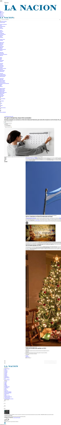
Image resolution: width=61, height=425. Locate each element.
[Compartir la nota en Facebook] (4, 161)
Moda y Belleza (2, 70)
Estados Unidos (2, 39)
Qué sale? (1, 73)
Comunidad (2, 46)
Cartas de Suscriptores (3, 54)
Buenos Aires (2, 42)
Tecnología (1, 65)
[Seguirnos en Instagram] (4, 406)
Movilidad (1, 35)
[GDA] (6, 420)
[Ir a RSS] (4, 408)
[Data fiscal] (5, 423)
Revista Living (2, 91)
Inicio (2, 11)
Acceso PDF (2, 78)
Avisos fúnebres (2, 80)
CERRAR (1, 0)
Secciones (2, 12)
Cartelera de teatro (3, 75)
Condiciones (15, 417)
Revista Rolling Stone (3, 92)
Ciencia (1, 48)
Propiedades (2, 33)
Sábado (1, 84)
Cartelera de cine (2, 74)
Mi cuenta (2, 16)
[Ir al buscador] (5, 4)
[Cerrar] (14, 17)
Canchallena (2, 60)
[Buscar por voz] (60, 19)
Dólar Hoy (1, 31)
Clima (1, 25)
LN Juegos (1, 63)
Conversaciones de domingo (4, 83)
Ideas (1, 85)
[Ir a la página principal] (30, 10)
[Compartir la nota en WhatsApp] (5, 159)
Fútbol (1, 57)
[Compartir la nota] (4, 159)
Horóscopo (2, 66)
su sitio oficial (37, 220)
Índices (1, 36)
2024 (12, 116)
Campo (1, 32)
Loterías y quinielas (3, 68)
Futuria (1, 30)
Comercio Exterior (3, 34)
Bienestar (1, 47)
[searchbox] (30, 19)
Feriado (27, 355)
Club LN (2, 15)
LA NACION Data (2, 26)
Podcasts (1, 69)
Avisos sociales (2, 81)
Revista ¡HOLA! (2, 89)
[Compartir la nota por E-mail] (6, 161)
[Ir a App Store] (6, 413)
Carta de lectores (2, 82)
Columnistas (2, 53)
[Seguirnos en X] (4, 403)
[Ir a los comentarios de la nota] (5, 157)
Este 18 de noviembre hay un (31, 157)
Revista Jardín (2, 93)
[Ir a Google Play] (6, 411)
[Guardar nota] (4, 157)
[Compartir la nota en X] (5, 161)
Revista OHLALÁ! (2, 88)
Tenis (1, 59)
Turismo (1, 64)
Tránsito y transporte (3, 24)
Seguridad (1, 43)
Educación (1, 44)
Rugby (1, 58)
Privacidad (18, 417)
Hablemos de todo (3, 49)
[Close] (4, 360)
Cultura (1, 45)
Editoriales (1, 52)
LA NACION (6, 116)
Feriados (1, 67)
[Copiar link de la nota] (4, 160)
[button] (30, 65)
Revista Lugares (2, 90)
